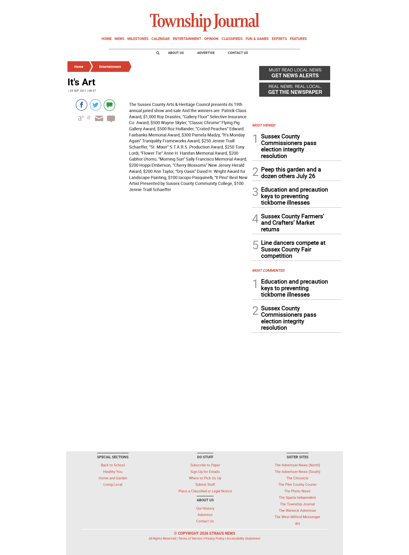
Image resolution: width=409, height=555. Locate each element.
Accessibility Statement (243, 538)
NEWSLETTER (303, 5)
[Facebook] (81, 105)
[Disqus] (158, 259)
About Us (176, 52)
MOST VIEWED (263, 125)
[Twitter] (95, 105)
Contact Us (238, 52)
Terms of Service (190, 538)
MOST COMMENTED (268, 270)
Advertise (206, 52)
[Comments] (109, 105)
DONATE (330, 5)
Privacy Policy (214, 538)
